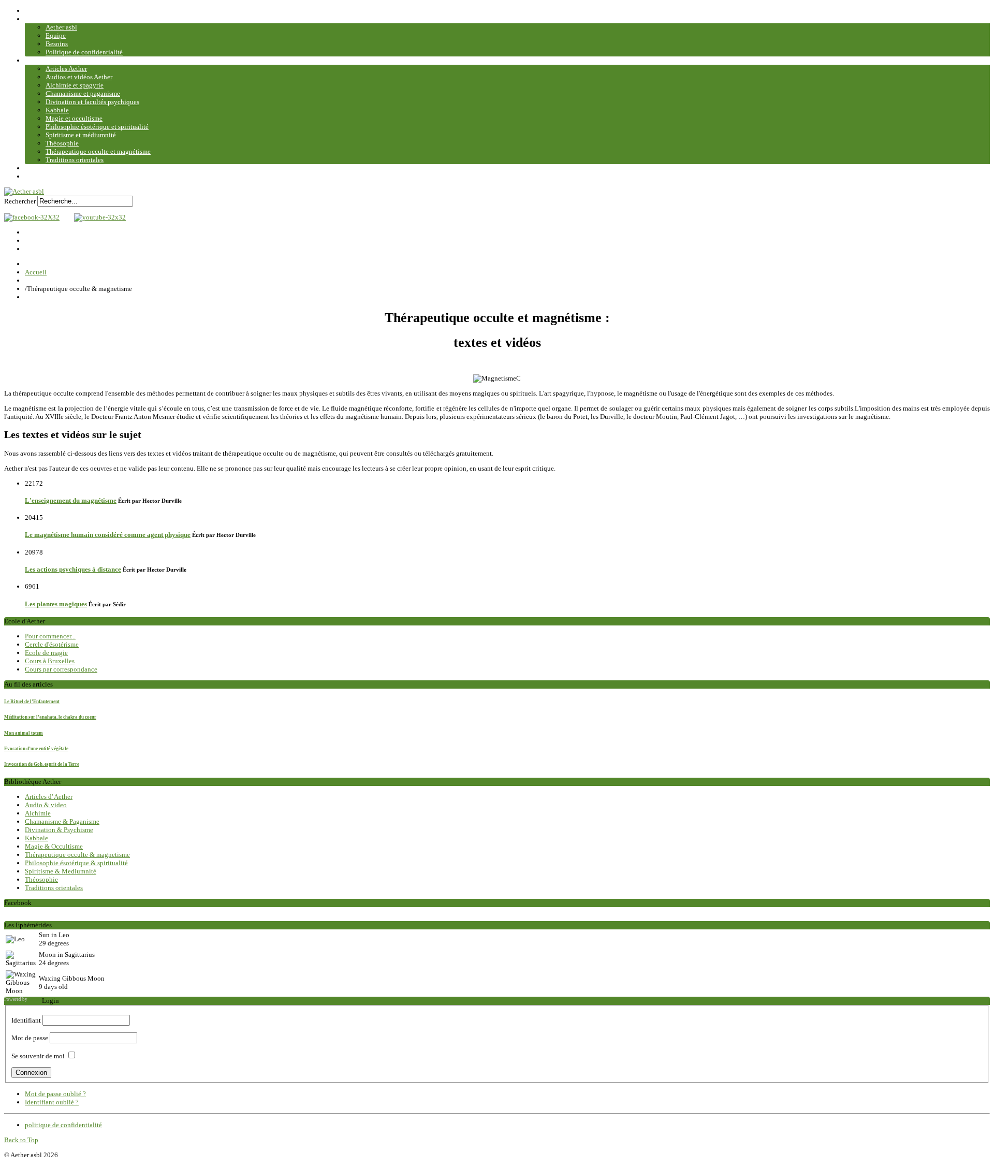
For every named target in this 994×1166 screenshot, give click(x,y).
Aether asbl (61, 27)
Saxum (35, 999)
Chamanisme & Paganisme (62, 821)
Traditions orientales (75, 160)
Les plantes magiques (56, 604)
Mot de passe (29, 1038)
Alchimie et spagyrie (75, 85)
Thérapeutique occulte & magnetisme (77, 854)
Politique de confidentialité (84, 52)
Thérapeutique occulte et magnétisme (98, 151)
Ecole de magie (46, 653)
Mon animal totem (23, 733)
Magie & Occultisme (54, 846)
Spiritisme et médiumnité (81, 135)
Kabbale (57, 110)
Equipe (56, 35)
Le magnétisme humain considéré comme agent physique (108, 534)
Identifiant (26, 1020)
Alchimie (38, 813)
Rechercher (20, 201)
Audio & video (46, 805)
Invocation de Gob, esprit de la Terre (41, 764)
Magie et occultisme (74, 118)
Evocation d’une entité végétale (36, 748)
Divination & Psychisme (59, 830)
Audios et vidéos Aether (79, 77)
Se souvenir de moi (38, 1056)
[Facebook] (32, 217)
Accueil (36, 10)
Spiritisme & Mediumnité (60, 871)
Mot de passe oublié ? (55, 1094)
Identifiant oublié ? (52, 1102)
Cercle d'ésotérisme (52, 644)
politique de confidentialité (63, 1125)
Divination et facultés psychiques (92, 102)
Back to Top (21, 1140)
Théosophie (62, 143)
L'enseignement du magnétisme (70, 500)
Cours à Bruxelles (50, 661)
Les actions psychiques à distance (73, 569)
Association (41, 19)
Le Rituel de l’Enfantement (32, 701)
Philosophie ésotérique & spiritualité (76, 863)
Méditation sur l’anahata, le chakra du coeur (50, 717)
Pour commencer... (50, 636)
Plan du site (41, 176)
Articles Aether (66, 68)
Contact (36, 168)
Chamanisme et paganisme (83, 93)
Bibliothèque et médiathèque (66, 60)
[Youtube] (97, 217)
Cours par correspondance (61, 669)
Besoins (57, 44)
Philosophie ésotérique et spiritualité (97, 126)
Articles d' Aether (48, 796)
